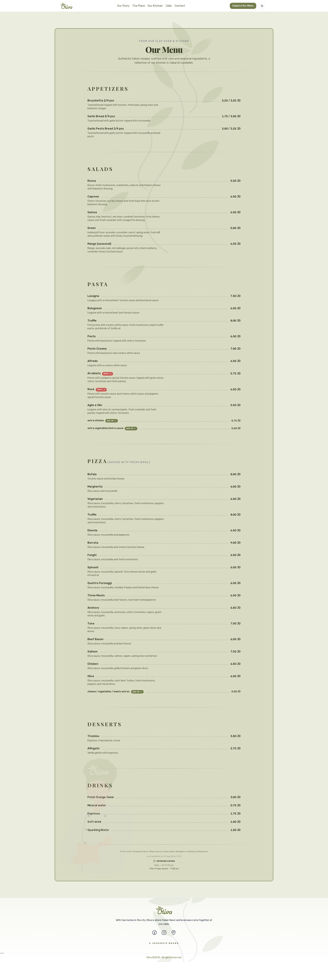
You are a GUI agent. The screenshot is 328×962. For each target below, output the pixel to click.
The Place (138, 5)
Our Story (123, 5)
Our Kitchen (155, 5)
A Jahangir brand (164, 943)
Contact (179, 5)
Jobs (169, 5)
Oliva (149, 957)
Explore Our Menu (243, 5)
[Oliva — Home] (66, 6)
